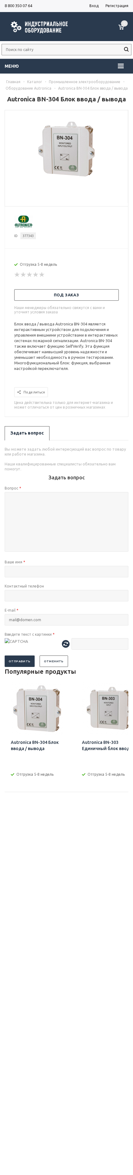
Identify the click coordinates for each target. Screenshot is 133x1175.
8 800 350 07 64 (18, 5)
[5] (42, 275)
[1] (17, 275)
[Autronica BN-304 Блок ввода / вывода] (66, 178)
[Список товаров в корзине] (124, 30)
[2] (23, 275)
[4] (36, 275)
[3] (30, 275)
